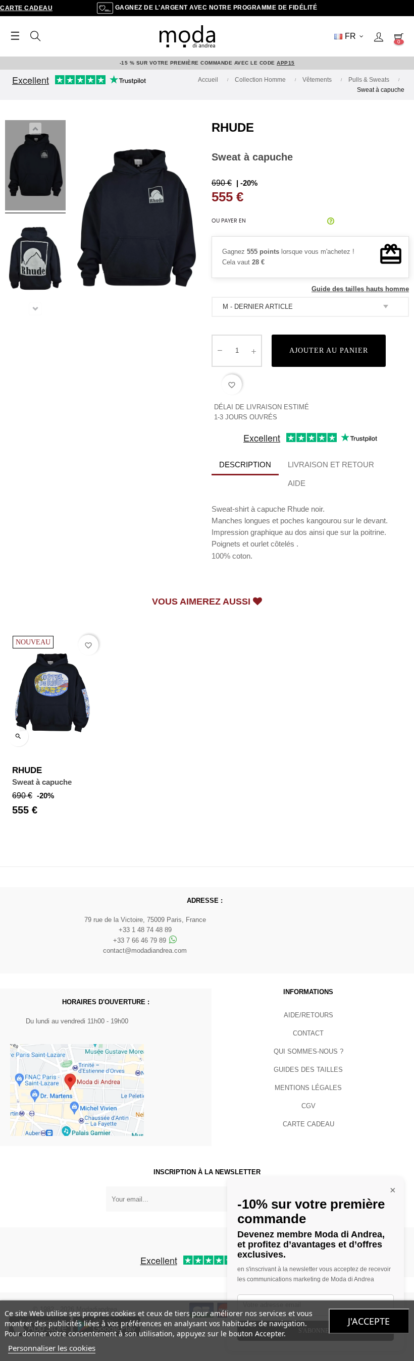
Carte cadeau (26, 8)
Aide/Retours (308, 1015)
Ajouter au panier (328, 350)
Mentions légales (308, 1088)
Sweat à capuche (42, 782)
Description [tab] (245, 464)
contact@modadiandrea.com (145, 950)
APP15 (286, 63)
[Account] (379, 36)
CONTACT (308, 1033)
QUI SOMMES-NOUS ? (308, 1051)
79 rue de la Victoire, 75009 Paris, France (145, 919)
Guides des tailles (308, 1069)
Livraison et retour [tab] (331, 464)
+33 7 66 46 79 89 (140, 940)
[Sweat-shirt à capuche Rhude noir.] (35, 167)
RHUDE (233, 127)
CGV (308, 1106)
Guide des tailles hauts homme (360, 289)
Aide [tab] (296, 483)
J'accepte (369, 1321)
